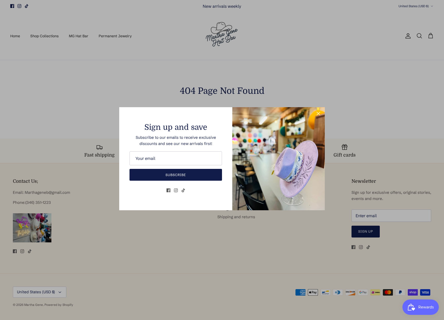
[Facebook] (168, 190)
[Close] (318, 113)
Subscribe (175, 175)
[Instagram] (176, 190)
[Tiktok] (183, 190)
